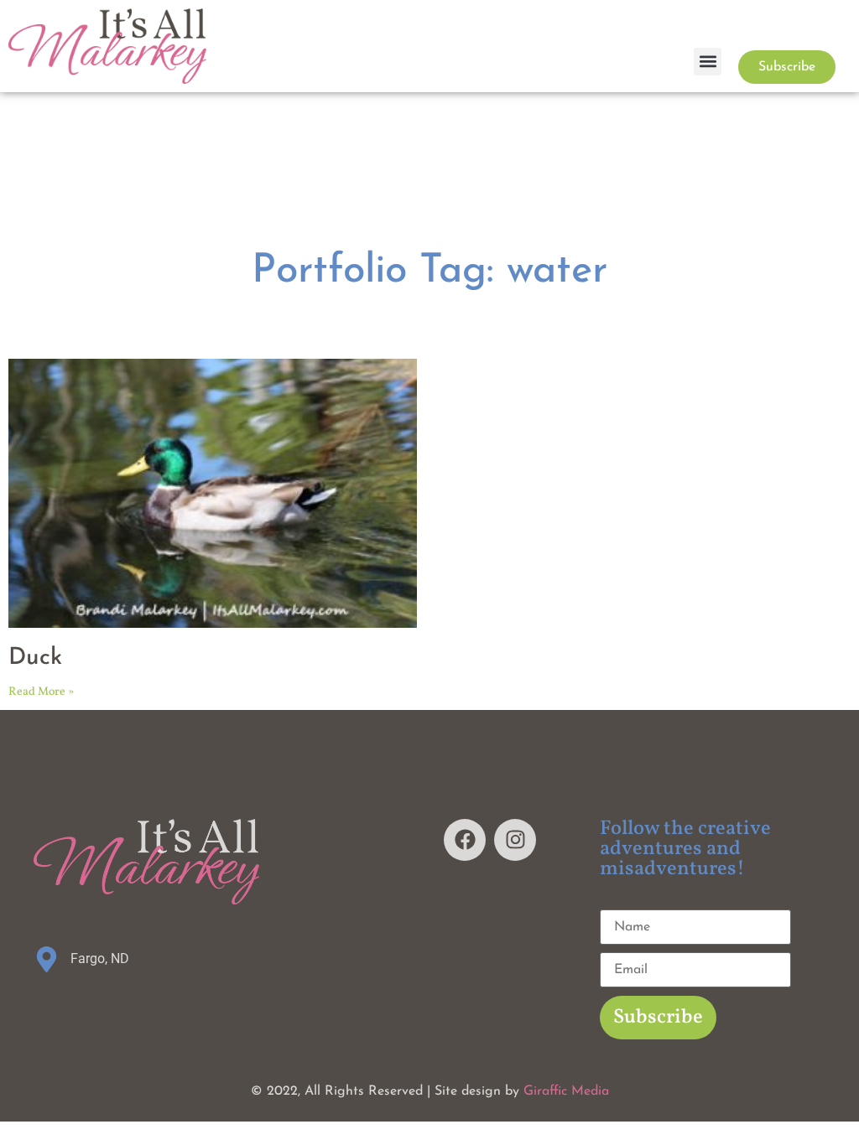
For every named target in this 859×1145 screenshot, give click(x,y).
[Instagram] (515, 840)
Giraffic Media (566, 1091)
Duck (35, 658)
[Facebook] (465, 840)
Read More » (41, 692)
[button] (707, 61)
